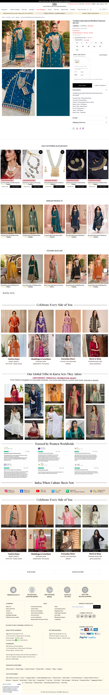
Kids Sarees (75, 680)
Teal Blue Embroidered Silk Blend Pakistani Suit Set (32, 17)
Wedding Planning (11, 615)
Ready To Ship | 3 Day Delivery (91, 13)
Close (19, 684)
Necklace (48, 669)
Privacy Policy (35, 615)
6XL (94, 46)
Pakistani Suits (38, 682)
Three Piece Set (81, 9)
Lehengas (31, 9)
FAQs (56, 606)
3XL (77, 46)
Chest (76, 71)
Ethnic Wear (66, 677)
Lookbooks (57, 619)
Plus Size (56, 9)
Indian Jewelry (10, 669)
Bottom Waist (76, 75)
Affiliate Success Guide (12, 617)
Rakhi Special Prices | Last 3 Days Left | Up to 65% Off (18, 13)
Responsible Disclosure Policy (39, 619)
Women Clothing (14, 9)
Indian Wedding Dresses (44, 677)
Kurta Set (24, 9)
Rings (54, 669)
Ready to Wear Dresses (91, 677)
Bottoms (8, 680)
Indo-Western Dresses (12, 677)
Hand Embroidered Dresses (52, 682)
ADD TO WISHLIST (101, 85)
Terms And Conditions (37, 613)
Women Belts (40, 669)
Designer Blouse (30, 677)
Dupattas (15, 680)
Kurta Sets (64, 682)
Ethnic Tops (32, 680)
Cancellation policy (59, 608)
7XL (100, 46)
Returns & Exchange (36, 611)
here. (11, 691)
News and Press (10, 608)
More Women (31, 572)
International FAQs (36, 606)
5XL (88, 46)
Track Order (81, 3)
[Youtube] (90, 616)
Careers (8, 611)
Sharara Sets (64, 9)
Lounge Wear (41, 680)
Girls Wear (57, 680)
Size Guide (86, 39)
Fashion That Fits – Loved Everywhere (54, 13)
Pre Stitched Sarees (77, 677)
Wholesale (88, 4)
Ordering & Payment (60, 613)
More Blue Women (77, 572)
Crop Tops (49, 680)
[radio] (88, 59)
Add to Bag (82, 85)
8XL (77, 50)
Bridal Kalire (23, 680)
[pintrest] (94, 616)
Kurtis (22, 677)
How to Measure (103, 54)
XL (95, 42)
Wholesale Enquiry (59, 617)
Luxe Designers (41, 9)
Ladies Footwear (30, 669)
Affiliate (93, 3)
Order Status (34, 608)
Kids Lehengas (66, 680)
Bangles (60, 669)
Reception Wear (84, 680)
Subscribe (97, 606)
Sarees (50, 9)
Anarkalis (72, 9)
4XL (83, 46)
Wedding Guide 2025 (72, 3)
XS (77, 42)
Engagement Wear (96, 680)
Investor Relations (36, 617)
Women (17, 17)
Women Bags (19, 669)
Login (98, 3)
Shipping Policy (58, 611)
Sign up (102, 3)
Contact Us (9, 613)
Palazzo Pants (57, 677)
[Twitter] (82, 616)
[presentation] (4, 168)
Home (3, 17)
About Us (8, 606)
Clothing (8, 17)
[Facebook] (78, 616)
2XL (101, 42)
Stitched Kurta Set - (83, 37)
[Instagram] (86, 616)
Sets (13, 17)
